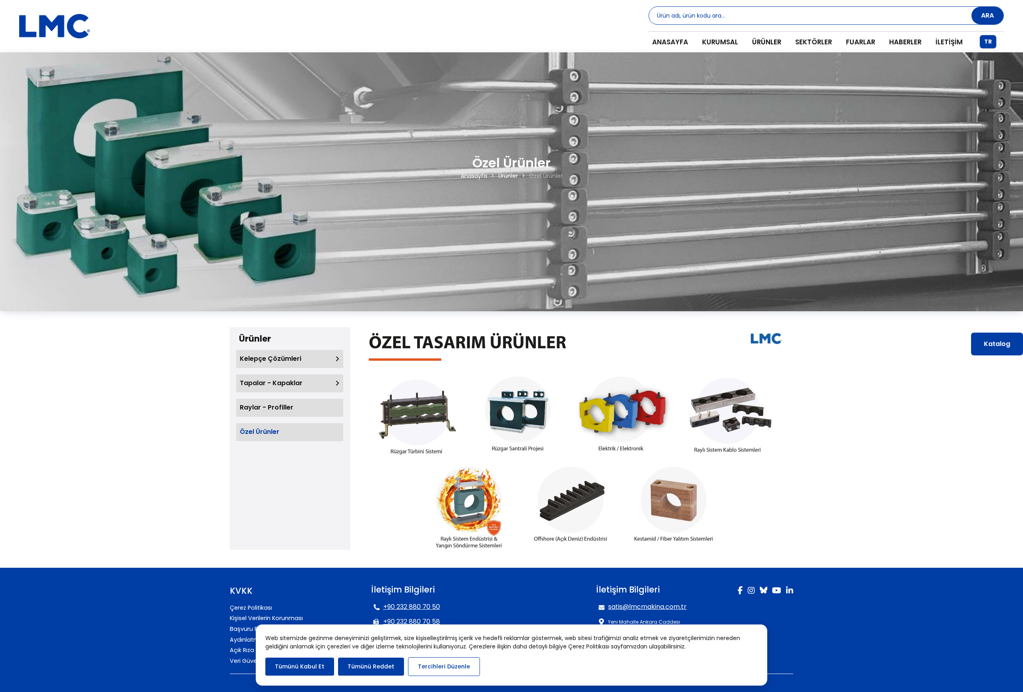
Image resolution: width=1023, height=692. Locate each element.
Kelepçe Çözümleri (270, 358)
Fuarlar (860, 42)
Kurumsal (720, 42)
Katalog (997, 343)
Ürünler (766, 42)
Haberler (905, 42)
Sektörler (813, 42)
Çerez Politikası (251, 608)
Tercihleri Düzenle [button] (444, 666)
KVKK (241, 591)
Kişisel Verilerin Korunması (266, 618)
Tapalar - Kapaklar (271, 383)
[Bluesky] (763, 589)
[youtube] (776, 591)
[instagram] (751, 591)
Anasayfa (670, 42)
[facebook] (740, 591)
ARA (987, 15)
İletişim (949, 42)
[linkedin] (789, 591)
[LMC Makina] (54, 26)
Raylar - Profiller (266, 407)
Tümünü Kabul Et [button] (299, 666)
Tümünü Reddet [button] (371, 666)
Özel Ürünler (259, 431)
